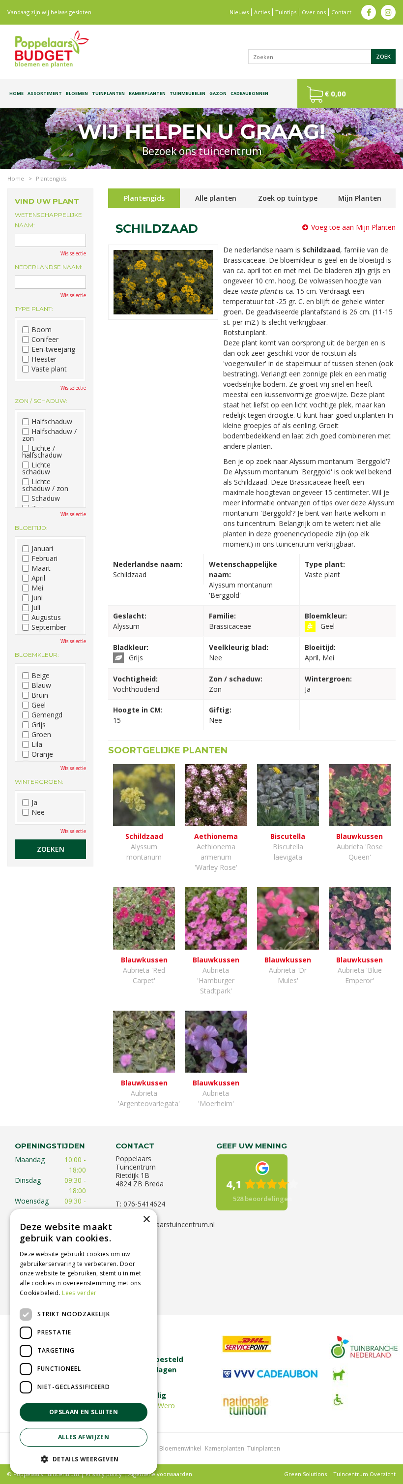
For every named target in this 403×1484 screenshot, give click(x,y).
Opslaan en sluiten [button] (83, 1412)
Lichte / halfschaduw (42, 452)
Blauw (41, 685)
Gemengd (46, 714)
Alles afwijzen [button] (84, 1437)
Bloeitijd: (31, 527)
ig (388, 12)
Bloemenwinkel (180, 1448)
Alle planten (215, 198)
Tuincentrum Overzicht (364, 1474)
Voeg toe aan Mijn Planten (353, 227)
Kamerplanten (224, 1448)
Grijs (38, 724)
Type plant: (34, 308)
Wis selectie (73, 253)
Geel (38, 705)
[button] (83, 1458)
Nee (38, 812)
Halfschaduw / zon (49, 435)
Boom (41, 329)
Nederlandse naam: (49, 267)
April (38, 578)
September (48, 627)
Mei (37, 588)
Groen (41, 734)
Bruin (39, 695)
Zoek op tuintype (287, 198)
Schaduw (45, 498)
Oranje (42, 754)
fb (368, 12)
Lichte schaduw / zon (45, 485)
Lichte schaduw (36, 468)
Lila (36, 744)
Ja (34, 802)
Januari (42, 548)
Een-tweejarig (53, 349)
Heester (44, 359)
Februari (44, 558)
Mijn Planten (359, 198)
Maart (41, 568)
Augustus (46, 617)
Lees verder (79, 1293)
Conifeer (44, 339)
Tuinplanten (263, 1448)
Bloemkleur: (37, 654)
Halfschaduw (51, 421)
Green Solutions (305, 1474)
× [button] (146, 1219)
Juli (35, 607)
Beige (40, 675)
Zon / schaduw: (41, 400)
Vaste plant (49, 369)
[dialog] (83, 1341)
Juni (37, 597)
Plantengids (144, 198)
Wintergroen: (39, 781)
